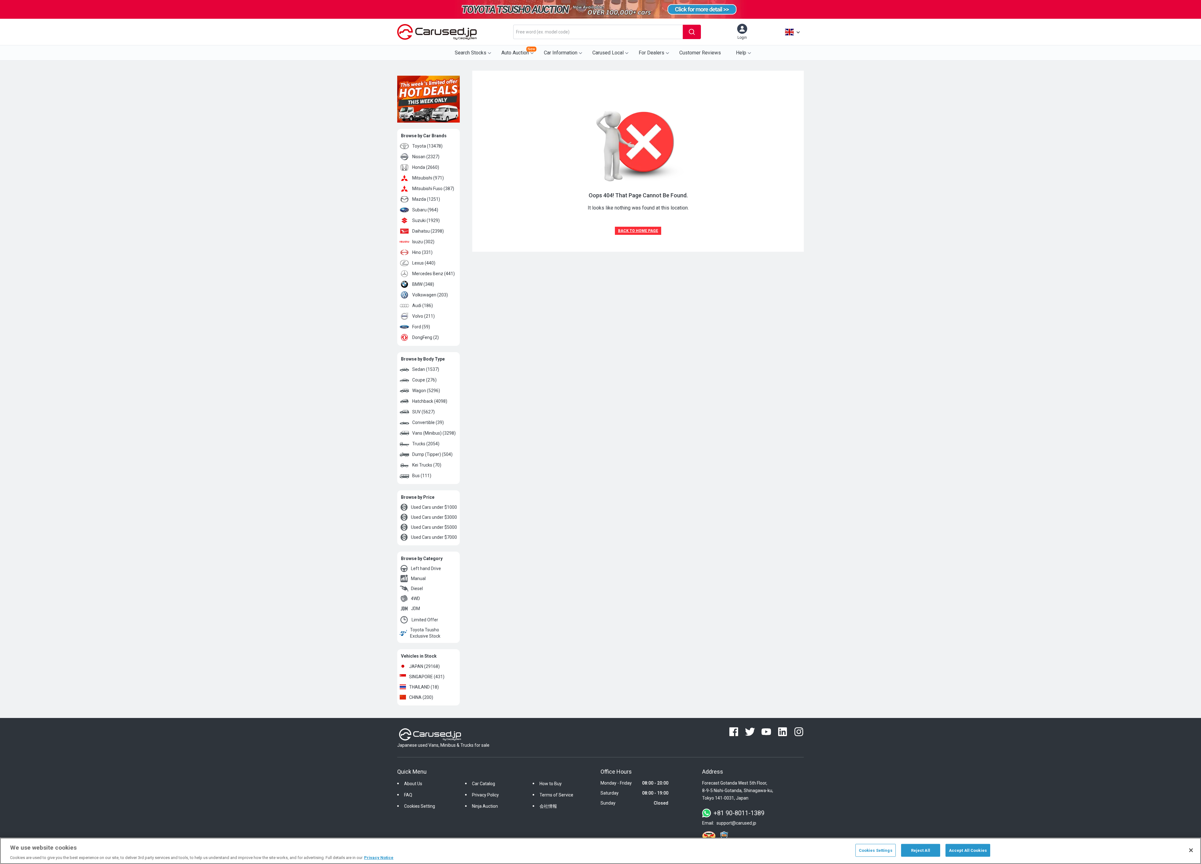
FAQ (408, 794)
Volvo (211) (423, 316)
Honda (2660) (425, 167)
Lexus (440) (423, 262)
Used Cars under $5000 (434, 527)
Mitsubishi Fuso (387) (433, 188)
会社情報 (548, 806)
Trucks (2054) (425, 443)
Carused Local (608, 53)
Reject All (920, 850)
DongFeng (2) (425, 337)
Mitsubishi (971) (428, 177)
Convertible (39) (428, 422)
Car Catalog (483, 783)
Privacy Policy (485, 794)
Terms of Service (556, 794)
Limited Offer (425, 619)
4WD (415, 598)
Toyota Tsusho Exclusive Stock (425, 633)
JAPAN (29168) (424, 666)
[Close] (1191, 850)
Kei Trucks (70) (426, 464)
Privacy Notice (378, 857)
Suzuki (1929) (426, 220)
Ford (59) (421, 326)
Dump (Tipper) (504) (432, 454)
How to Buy (551, 783)
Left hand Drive (426, 568)
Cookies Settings (875, 850)
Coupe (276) (424, 379)
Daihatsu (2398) (428, 231)
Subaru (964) (425, 209)
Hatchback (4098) (429, 401)
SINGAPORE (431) (426, 676)
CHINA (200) (421, 697)
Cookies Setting (419, 806)
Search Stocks (470, 53)
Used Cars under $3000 (434, 517)
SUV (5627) (423, 411)
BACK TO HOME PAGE (638, 231)
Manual (418, 578)
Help (741, 53)
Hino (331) (422, 252)
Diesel (417, 588)
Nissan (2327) (425, 156)
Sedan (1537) (425, 369)
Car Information (560, 53)
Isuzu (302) (423, 241)
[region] (600, 851)
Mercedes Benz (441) (433, 273)
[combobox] (598, 32)
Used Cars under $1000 (434, 507)
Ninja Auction (485, 806)
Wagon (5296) (426, 390)
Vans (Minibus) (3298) (434, 433)
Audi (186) (422, 305)
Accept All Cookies (968, 850)
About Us (413, 783)
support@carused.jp (736, 823)
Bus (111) (421, 475)
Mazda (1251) (426, 199)
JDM (415, 608)
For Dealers (651, 53)
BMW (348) (423, 284)
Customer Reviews (700, 53)
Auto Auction (518, 51)
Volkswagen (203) (430, 294)
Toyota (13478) (427, 146)
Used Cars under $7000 (434, 537)
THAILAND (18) (424, 687)
